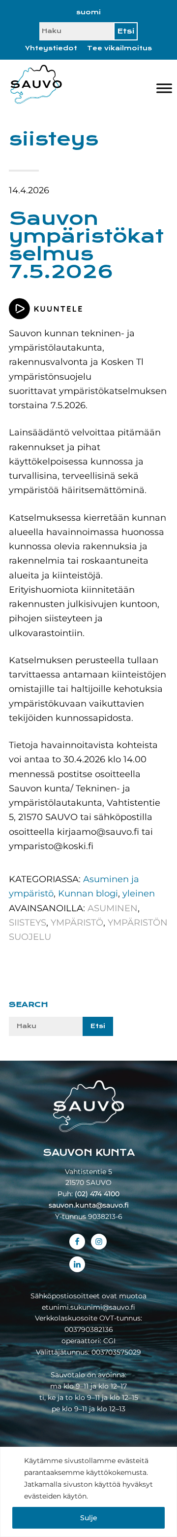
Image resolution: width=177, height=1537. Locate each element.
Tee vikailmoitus (119, 48)
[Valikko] (164, 88)
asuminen (113, 908)
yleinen (138, 893)
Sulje (88, 1517)
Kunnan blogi (88, 893)
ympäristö (77, 922)
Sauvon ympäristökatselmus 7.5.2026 (86, 245)
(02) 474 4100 (97, 1193)
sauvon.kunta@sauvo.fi (89, 1205)
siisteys (27, 922)
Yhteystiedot (51, 48)
